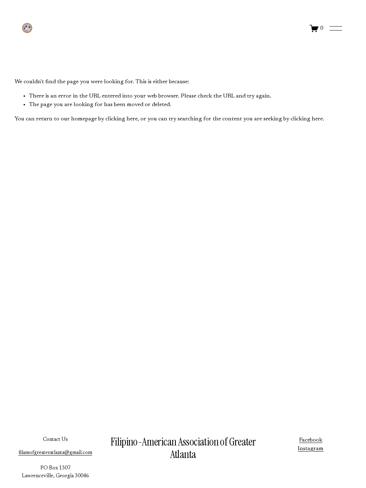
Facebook (310, 440)
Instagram (310, 449)
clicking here (121, 119)
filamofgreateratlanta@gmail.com (55, 452)
